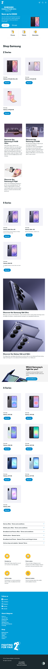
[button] (12, 71)
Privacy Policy (21, 663)
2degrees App (5, 619)
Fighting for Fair (5, 622)
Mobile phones (5, 632)
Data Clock (4, 620)
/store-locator (34, 560)
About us (4, 616)
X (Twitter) (5, 601)
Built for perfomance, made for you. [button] (32, 231)
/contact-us (13, 560)
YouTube (5, 606)
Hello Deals (4, 637)
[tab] (12, 71)
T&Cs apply (14, 25)
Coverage (4, 625)
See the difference (32, 378)
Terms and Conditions (22, 665)
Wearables (4, 633)
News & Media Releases (7, 623)
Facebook (5, 599)
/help (13, 577)
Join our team (5, 617)
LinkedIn (5, 608)
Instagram (5, 604)
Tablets (3, 635)
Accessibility (22, 662)
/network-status (34, 577)
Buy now (5, 25)
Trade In (3, 638)
